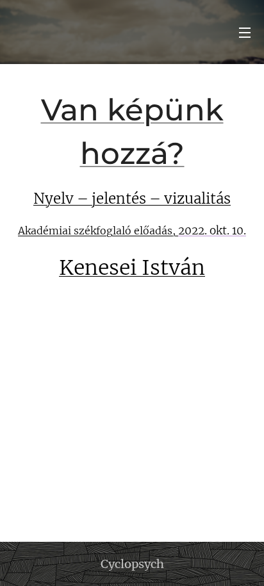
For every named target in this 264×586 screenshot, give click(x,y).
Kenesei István (132, 268)
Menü (245, 32)
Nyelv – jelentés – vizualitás (132, 199)
